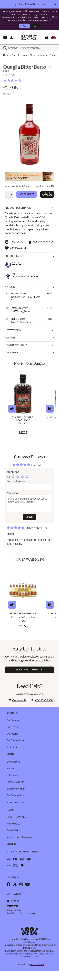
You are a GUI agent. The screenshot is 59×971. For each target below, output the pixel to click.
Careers (10, 753)
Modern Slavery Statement (20, 837)
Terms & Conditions (16, 816)
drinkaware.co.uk (37, 964)
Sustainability (13, 747)
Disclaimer (11, 352)
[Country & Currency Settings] (53, 37)
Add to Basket (27, 194)
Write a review (13, 493)
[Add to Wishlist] (50, 67)
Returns (10, 337)
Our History (12, 727)
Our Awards (12, 733)
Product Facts (14, 256)
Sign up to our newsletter (29, 669)
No (35, 26)
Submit (29, 517)
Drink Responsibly (16, 345)
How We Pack (13, 330)
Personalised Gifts (15, 781)
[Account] (11, 37)
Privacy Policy (13, 823)
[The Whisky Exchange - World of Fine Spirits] (28, 37)
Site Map (11, 768)
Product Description (18, 207)
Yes (24, 26)
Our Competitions (15, 795)
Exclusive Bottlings (16, 788)
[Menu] (5, 37)
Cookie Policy (13, 830)
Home (6, 55)
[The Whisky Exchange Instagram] (21, 884)
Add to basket (12, 409)
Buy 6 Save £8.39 (47, 194)
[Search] (5, 48)
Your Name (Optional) (16, 481)
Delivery (10, 287)
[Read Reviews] (20, 80)
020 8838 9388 (44, 700)
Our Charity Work (15, 740)
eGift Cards (12, 775)
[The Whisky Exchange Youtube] (27, 884)
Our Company (13, 720)
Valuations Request (16, 802)
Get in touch (19, 700)
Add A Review (13, 472)
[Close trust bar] (55, 4)
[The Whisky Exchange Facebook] (8, 884)
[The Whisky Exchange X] (15, 884)
